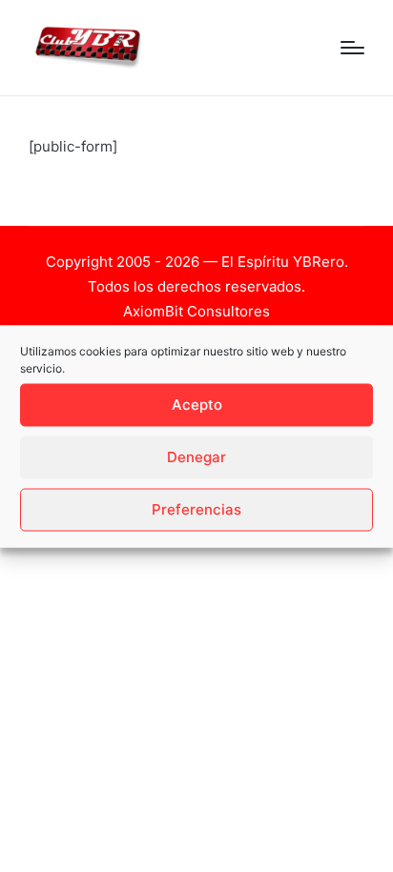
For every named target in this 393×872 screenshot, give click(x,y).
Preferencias (196, 509)
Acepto (197, 404)
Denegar (196, 457)
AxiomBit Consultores (196, 311)
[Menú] (352, 47)
